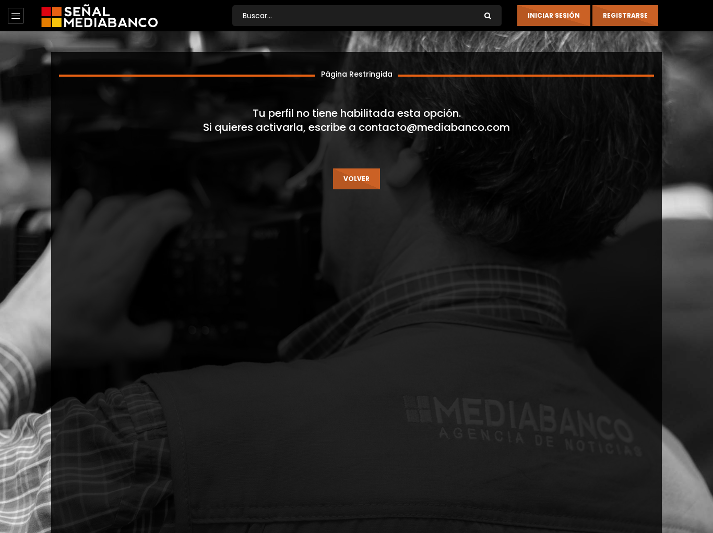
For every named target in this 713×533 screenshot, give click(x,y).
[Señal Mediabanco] (99, 16)
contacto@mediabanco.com (434, 127)
